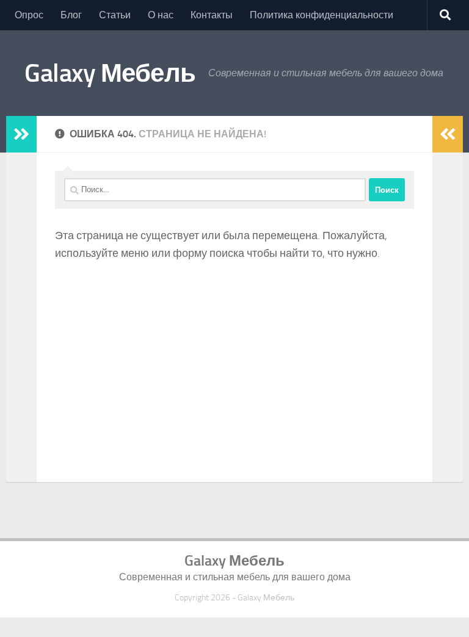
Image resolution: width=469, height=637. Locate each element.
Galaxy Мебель (110, 73)
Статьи (115, 15)
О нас (160, 15)
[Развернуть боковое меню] (21, 134)
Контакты (212, 15)
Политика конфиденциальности (321, 15)
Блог (71, 15)
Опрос (29, 15)
